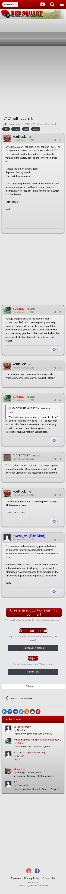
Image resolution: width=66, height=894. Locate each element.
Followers (30, 686)
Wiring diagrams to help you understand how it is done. (38, 739)
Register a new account (33, 648)
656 (15, 782)
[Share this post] (55, 140)
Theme (15, 878)
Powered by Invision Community (33, 885)
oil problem (19, 769)
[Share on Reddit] (26, 711)
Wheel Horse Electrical (44, 124)
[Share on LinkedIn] (4, 711)
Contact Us (49, 878)
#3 (60, 367)
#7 (60, 539)
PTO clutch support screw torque (30, 752)
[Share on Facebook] (9, 711)
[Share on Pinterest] (38, 711)
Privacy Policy (32, 878)
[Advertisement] (33, 81)
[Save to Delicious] (21, 711)
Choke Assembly (22, 727)
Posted (23, 140)
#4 (60, 400)
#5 (60, 458)
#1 (60, 140)
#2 (60, 312)
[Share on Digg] (15, 711)
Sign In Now (33, 672)
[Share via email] (32, 711)
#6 (60, 495)
